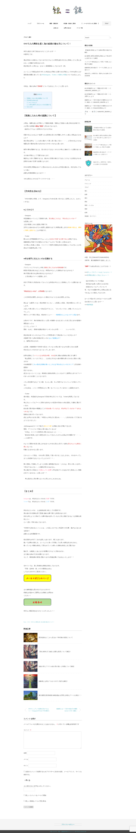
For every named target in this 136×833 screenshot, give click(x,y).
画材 (86, 209)
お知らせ (55, 28)
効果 (86, 194)
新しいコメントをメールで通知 (35, 795)
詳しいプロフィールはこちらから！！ (99, 272)
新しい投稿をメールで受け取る (35, 801)
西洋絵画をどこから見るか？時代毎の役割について (56, 637)
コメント (27, 730)
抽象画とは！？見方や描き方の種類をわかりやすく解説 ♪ (66, 710)
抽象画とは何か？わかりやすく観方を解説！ (53, 681)
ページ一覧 (80, 28)
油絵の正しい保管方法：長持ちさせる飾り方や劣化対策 (98, 74)
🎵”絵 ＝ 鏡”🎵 (90, 111)
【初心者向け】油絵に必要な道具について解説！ (55, 651)
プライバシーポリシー (68, 824)
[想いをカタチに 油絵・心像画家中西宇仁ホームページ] (68, 7)
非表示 (39, 94)
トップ (29, 23)
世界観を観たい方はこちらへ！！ (98, 275)
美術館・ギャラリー (90, 216)
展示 (30, 37)
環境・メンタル (89, 205)
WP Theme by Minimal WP (80, 831)
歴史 (86, 201)
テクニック (88, 183)
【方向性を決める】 (32, 100)
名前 (25, 753)
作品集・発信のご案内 (70, 23)
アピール (87, 180)
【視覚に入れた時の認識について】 (36, 98)
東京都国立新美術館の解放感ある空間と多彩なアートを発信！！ (60, 695)
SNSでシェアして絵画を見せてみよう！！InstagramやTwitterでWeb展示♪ (38, 710)
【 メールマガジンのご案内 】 (90, 23)
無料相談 (90, 304)
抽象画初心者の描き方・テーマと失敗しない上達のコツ (98, 69)
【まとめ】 (29, 107)
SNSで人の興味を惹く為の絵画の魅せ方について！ (42, 622)
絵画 (86, 212)
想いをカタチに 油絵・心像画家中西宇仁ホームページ (62, 831)
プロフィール (40, 23)
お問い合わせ (67, 28)
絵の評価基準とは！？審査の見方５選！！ (97, 88)
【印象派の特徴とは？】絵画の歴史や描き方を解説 (98, 51)
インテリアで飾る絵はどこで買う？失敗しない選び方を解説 (98, 63)
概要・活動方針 (54, 23)
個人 (86, 191)
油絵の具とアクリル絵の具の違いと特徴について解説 (56, 666)
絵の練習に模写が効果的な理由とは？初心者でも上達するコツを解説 (98, 57)
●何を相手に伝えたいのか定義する (39, 104)
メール (26, 759)
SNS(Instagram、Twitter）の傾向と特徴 (53, 74)
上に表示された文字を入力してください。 (38, 786)
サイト (26, 765)
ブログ (106, 23)
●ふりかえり (32, 102)
